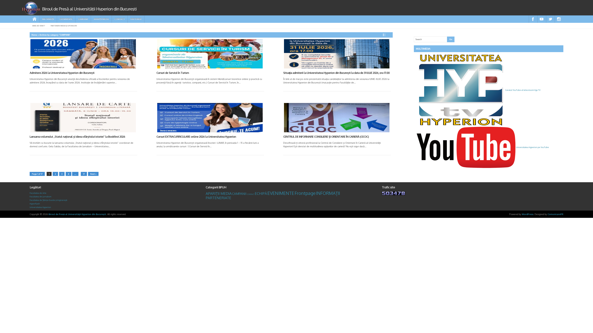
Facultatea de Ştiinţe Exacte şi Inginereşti (48, 200)
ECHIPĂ (261, 193)
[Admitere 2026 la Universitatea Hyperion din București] (83, 54)
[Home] (34, 19)
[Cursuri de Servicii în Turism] (209, 54)
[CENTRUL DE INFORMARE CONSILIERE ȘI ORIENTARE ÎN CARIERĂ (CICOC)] (336, 118)
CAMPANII (83, 19)
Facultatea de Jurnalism (40, 196)
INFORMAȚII (48, 19)
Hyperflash (35, 203)
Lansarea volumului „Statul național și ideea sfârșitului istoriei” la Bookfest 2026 (77, 136)
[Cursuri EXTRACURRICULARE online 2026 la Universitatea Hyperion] (209, 118)
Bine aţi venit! (38, 26)
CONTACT (120, 19)
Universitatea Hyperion (40, 207)
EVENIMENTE (66, 19)
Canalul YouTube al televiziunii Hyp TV (522, 90)
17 (84, 174)
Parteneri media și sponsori (64, 26)
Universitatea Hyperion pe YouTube (532, 147)
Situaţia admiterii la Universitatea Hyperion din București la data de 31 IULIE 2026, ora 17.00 (336, 72)
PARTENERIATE (218, 197)
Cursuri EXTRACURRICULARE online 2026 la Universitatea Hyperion (196, 136)
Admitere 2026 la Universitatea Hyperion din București (62, 72)
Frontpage (305, 193)
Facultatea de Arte (38, 193)
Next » (93, 174)
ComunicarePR (555, 214)
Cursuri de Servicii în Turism (172, 72)
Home (34, 35)
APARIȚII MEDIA (101, 19)
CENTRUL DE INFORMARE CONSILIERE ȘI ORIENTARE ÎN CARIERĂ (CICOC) (326, 136)
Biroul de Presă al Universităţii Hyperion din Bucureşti (77, 214)
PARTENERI (135, 19)
